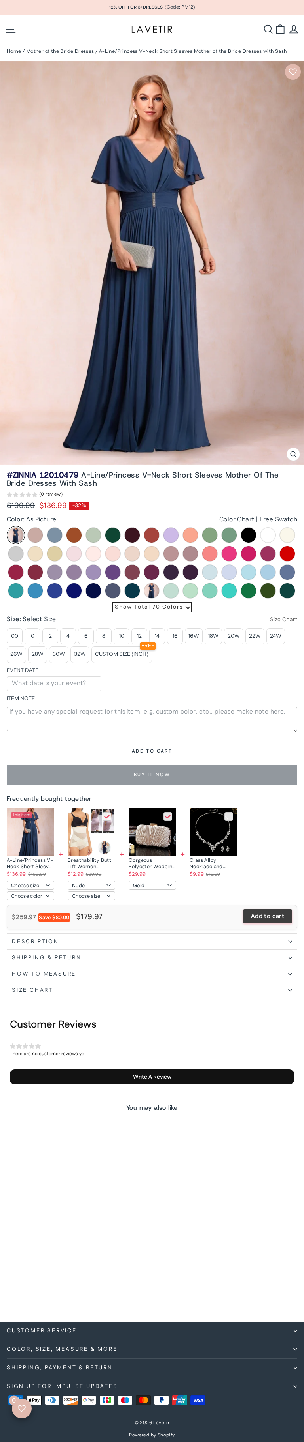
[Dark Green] (113, 535)
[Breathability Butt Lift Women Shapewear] (91, 832)
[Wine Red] (16, 572)
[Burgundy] (132, 535)
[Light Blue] (210, 572)
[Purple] (113, 572)
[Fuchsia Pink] (248, 553)
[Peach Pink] (151, 553)
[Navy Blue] (151, 590)
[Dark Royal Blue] (93, 590)
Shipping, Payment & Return (60, 1368)
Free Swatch (278, 519)
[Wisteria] (55, 572)
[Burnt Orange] (74, 535)
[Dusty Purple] (74, 572)
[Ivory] (287, 535)
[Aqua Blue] (16, 590)
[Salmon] (190, 535)
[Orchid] (151, 572)
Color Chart (236, 519)
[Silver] (16, 553)
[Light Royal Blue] (55, 590)
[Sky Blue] (268, 572)
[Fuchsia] (268, 553)
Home (14, 51)
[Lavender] (229, 572)
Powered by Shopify (152, 1435)
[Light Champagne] (35, 553)
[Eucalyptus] (229, 535)
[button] (35, 495)
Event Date (22, 670)
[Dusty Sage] (210, 535)
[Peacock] (287, 590)
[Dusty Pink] (171, 553)
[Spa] (210, 590)
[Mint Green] (190, 590)
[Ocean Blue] (35, 590)
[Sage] (93, 535)
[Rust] (151, 535)
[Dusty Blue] (55, 535)
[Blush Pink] (132, 553)
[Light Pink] (113, 553)
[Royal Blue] (74, 590)
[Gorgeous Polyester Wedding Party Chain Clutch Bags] (152, 832)
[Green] (248, 590)
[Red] (287, 553)
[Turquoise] (229, 590)
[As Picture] (16, 535)
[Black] (248, 535)
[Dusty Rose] (35, 535)
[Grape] (171, 572)
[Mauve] (190, 553)
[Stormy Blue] (113, 590)
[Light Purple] (93, 572)
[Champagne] (55, 553)
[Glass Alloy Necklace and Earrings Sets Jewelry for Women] (213, 832)
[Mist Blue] (171, 590)
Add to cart (267, 916)
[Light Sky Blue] (248, 572)
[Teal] (132, 590)
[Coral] (210, 553)
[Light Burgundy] (35, 572)
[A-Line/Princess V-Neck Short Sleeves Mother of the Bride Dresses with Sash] (30, 832)
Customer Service (42, 1331)
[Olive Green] (268, 590)
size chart (32, 990)
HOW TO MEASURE (44, 974)
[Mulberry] (132, 572)
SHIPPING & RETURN (47, 958)
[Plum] (190, 572)
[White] (268, 535)
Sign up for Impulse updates (62, 1386)
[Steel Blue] (287, 572)
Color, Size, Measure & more (62, 1349)
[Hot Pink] (229, 553)
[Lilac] (171, 535)
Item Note (21, 698)
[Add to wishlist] (293, 72)
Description (35, 942)
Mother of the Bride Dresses (60, 51)
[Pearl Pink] (93, 553)
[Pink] (74, 553)
